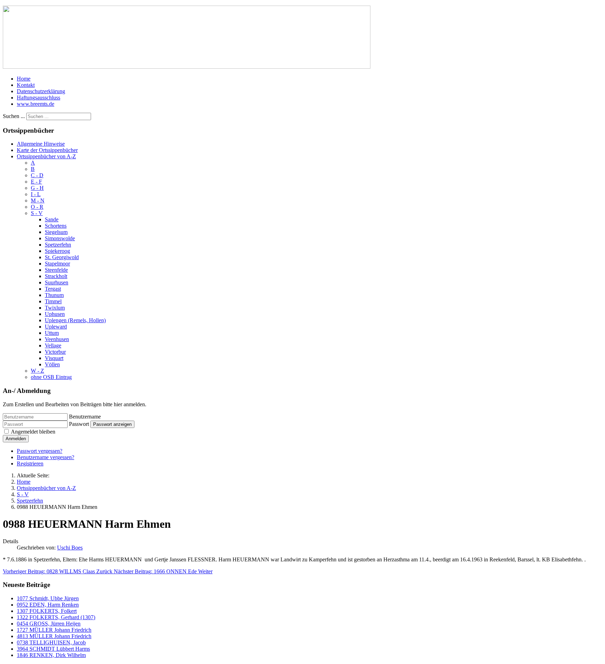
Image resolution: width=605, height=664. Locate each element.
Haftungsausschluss (38, 98)
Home (23, 79)
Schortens (56, 226)
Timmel (53, 301)
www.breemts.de (35, 104)
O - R (37, 207)
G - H (37, 188)
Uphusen (55, 314)
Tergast (53, 289)
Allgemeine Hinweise (41, 144)
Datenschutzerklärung (41, 91)
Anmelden (16, 438)
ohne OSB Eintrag (51, 377)
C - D (37, 175)
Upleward (56, 327)
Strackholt (56, 276)
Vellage (53, 345)
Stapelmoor (57, 264)
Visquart (54, 358)
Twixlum (55, 308)
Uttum (52, 333)
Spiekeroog (57, 251)
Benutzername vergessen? (45, 457)
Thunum (54, 295)
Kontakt (26, 85)
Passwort (79, 424)
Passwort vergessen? (39, 451)
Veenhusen (57, 339)
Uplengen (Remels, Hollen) (75, 320)
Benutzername (85, 417)
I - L (36, 194)
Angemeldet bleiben (33, 432)
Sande (51, 219)
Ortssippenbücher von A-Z (46, 156)
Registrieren (30, 463)
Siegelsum (56, 232)
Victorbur (55, 352)
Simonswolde (60, 238)
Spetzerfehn (58, 245)
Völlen (52, 364)
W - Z (37, 371)
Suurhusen (56, 282)
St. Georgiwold (62, 257)
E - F (36, 182)
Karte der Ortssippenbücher (47, 150)
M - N (37, 200)
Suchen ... (14, 116)
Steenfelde (56, 270)
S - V (37, 213)
